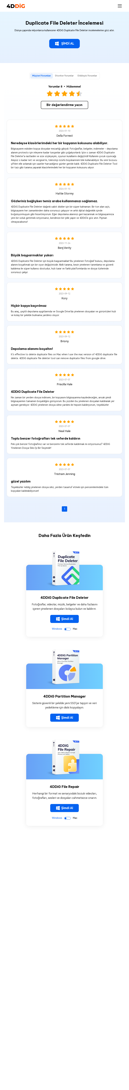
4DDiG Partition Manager (64, 696)
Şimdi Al (67, 619)
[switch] (67, 629)
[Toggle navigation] (119, 5)
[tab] (41, 75)
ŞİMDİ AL (67, 43)
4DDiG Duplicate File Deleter (64, 598)
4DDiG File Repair (64, 787)
